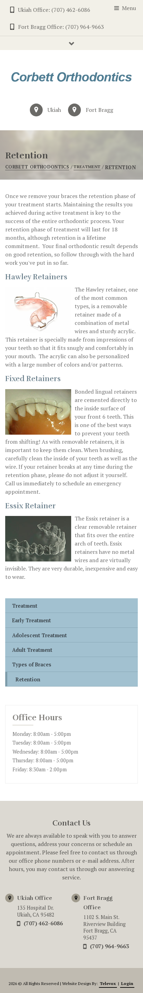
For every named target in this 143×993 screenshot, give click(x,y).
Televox (108, 983)
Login (127, 983)
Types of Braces (31, 664)
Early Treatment (31, 620)
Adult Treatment (32, 650)
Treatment (24, 605)
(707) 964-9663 (109, 946)
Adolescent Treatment (39, 635)
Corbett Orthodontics (37, 167)
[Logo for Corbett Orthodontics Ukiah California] (71, 76)
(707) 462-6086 (43, 923)
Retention (28, 679)
